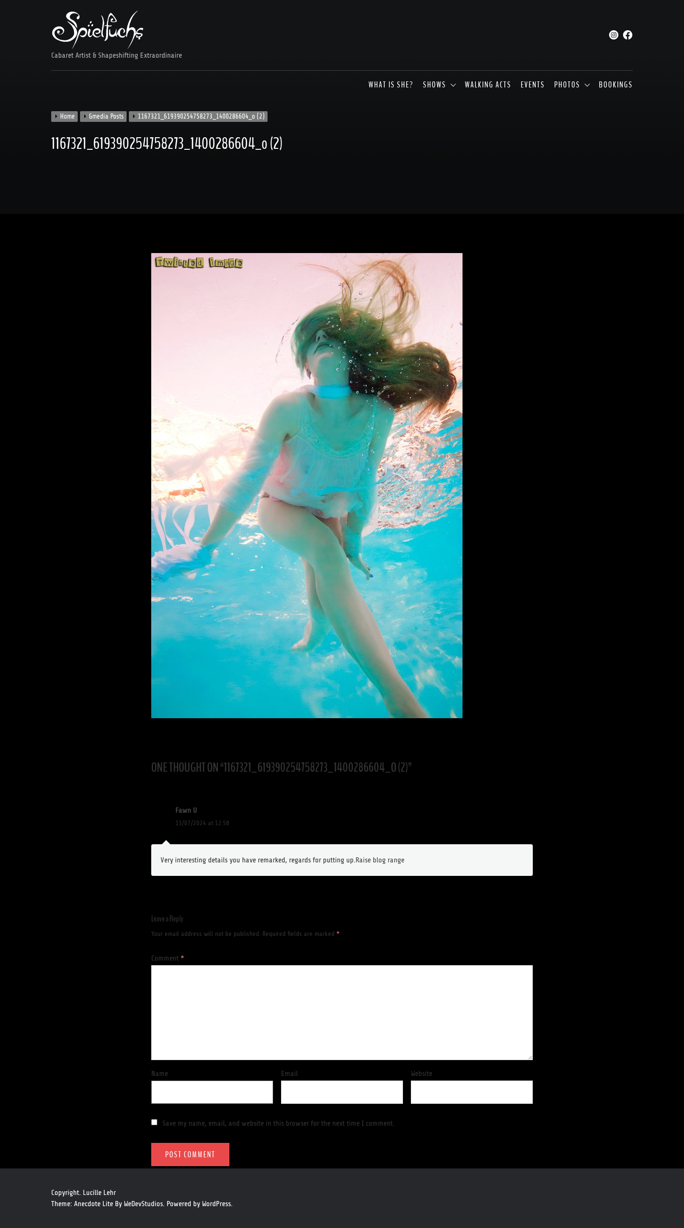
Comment (167, 958)
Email (289, 1073)
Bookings (616, 85)
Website (421, 1073)
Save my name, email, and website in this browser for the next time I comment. (278, 1123)
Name (159, 1073)
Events (533, 85)
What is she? (391, 85)
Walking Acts (488, 85)
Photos (567, 85)
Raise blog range (379, 860)
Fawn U (186, 810)
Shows (434, 85)
